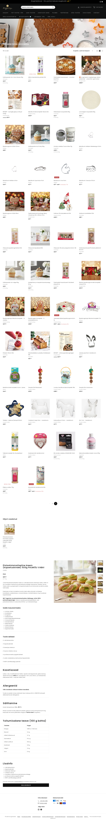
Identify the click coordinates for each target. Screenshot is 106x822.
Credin (5, 570)
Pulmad (54, 12)
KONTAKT (97, 12)
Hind (4, 574)
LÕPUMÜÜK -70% (39, 16)
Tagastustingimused (60, 816)
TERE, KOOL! (51, 16)
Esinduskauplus (71, 816)
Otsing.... (86, 816)
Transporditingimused (47, 816)
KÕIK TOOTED (75, 12)
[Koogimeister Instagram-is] (38, 809)
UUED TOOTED (30, 12)
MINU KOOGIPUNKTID (9, 16)
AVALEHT (5, 12)
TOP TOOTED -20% (17, 12)
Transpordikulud (18, 781)
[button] (29, 806)
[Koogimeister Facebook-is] (41, 809)
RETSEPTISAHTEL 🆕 (25, 16)
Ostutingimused (36, 816)
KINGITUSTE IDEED (43, 12)
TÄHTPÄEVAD (64, 12)
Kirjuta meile (79, 816)
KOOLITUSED (87, 12)
